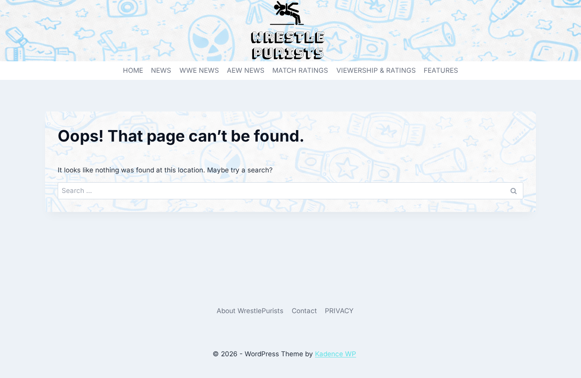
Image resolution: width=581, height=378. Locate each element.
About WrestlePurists (250, 311)
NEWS (161, 70)
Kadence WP (335, 354)
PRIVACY (339, 311)
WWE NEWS (199, 70)
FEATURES (441, 70)
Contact (304, 311)
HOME (133, 70)
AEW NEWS (245, 70)
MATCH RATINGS (300, 70)
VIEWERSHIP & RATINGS (376, 70)
